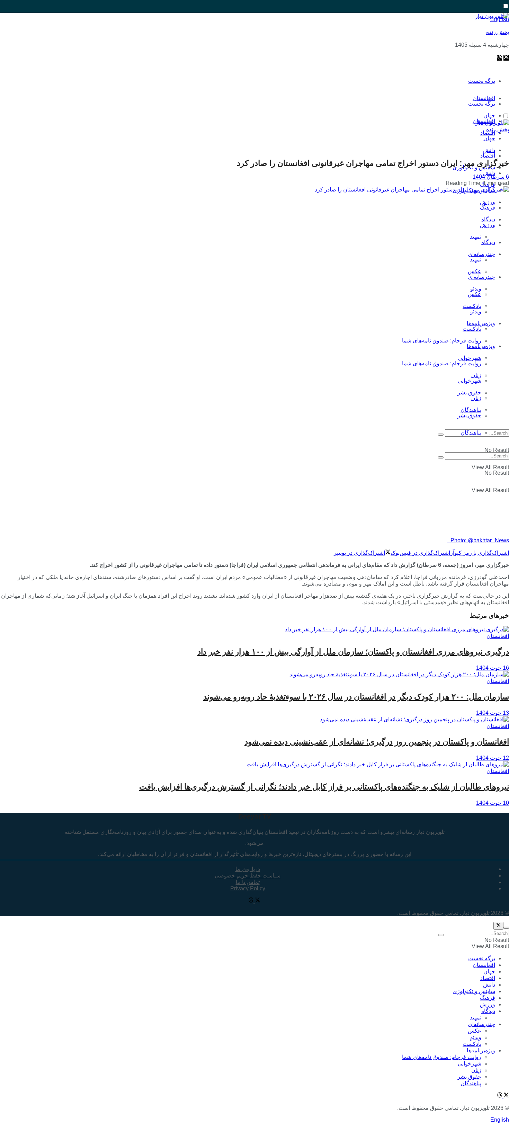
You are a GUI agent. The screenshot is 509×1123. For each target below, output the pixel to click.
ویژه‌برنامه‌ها (481, 346)
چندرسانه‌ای (481, 254)
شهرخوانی (469, 381)
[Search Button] (441, 435)
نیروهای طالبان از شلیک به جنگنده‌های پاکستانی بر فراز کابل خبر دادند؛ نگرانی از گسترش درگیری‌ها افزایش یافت (324, 786)
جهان (489, 138)
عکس (474, 271)
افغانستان (497, 636)
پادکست (472, 329)
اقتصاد (487, 156)
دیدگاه (488, 242)
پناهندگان (471, 433)
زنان (476, 398)
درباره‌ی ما (247, 869)
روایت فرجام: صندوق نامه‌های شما (441, 341)
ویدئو (475, 311)
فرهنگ (487, 208)
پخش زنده (497, 32)
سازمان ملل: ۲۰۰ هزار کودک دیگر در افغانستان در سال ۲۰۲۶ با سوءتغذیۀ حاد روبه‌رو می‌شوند (356, 696)
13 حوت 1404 (492, 713)
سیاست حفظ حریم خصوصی (247, 876)
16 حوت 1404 (492, 668)
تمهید (475, 237)
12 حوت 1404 (492, 758)
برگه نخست (481, 81)
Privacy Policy (247, 888)
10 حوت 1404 (492, 803)
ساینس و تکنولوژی (474, 991)
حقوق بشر (469, 392)
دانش (489, 173)
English (499, 1120)
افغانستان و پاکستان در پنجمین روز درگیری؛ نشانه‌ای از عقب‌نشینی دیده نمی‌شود (376, 741)
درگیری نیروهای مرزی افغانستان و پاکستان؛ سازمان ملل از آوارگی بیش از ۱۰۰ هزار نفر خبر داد (353, 651)
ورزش (487, 225)
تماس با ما (248, 882)
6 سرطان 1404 (491, 177)
